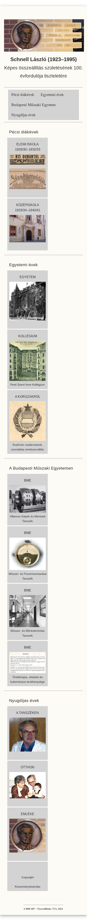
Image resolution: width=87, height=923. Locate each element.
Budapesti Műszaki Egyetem (33, 105)
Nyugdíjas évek (23, 115)
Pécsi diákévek (22, 95)
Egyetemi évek (52, 95)
